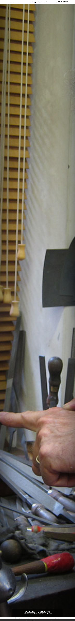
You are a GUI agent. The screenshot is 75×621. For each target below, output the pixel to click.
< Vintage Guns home (13, 2)
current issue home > (62, 2)
